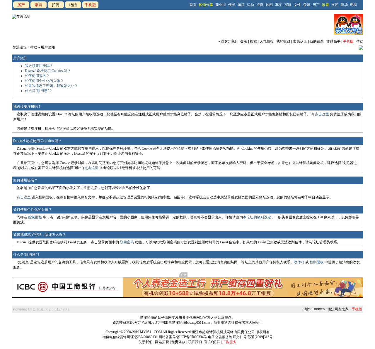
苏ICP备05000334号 (192, 337)
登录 (243, 41)
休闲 (269, 5)
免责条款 (178, 342)
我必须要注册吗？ (39, 66)
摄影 (259, 5)
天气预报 (267, 41)
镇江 (241, 5)
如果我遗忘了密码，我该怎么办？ (51, 86)
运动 (250, 5)
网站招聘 (162, 342)
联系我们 (195, 342)
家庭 (288, 5)
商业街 (220, 5)
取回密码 (127, 242)
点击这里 (322, 114)
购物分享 (206, 5)
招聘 (55, 5)
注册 (234, 41)
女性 (297, 5)
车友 (278, 5)
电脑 (353, 5)
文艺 (334, 5)
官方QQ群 (212, 342)
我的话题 (317, 41)
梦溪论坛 (20, 47)
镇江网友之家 (338, 309)
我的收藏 (283, 41)
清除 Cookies (314, 309)
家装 (38, 5)
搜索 (253, 41)
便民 (231, 5)
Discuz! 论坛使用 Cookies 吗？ (48, 71)
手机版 (90, 5)
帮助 (359, 41)
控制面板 (35, 217)
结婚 (73, 5)
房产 (21, 5)
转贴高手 (333, 41)
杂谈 (306, 5)
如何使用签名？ (37, 76)
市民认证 (300, 41)
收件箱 (299, 262)
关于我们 (146, 342)
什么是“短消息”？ (38, 91)
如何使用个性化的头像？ (44, 81)
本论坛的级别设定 (257, 217)
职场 (344, 5)
